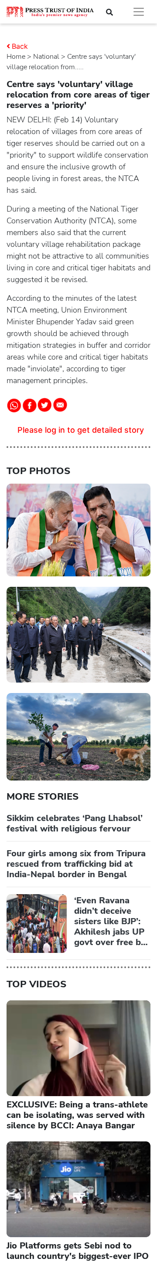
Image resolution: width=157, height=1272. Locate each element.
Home (16, 56)
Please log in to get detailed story (80, 429)
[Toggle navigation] (138, 11)
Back (20, 46)
